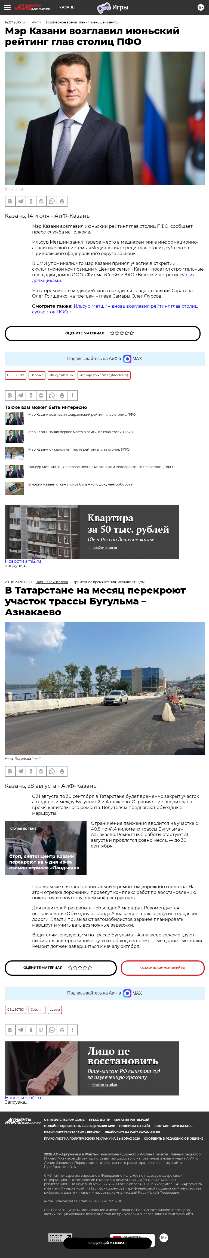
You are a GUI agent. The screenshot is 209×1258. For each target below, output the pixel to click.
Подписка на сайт (134, 1126)
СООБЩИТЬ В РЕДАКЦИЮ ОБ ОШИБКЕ (173, 1138)
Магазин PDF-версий (131, 1120)
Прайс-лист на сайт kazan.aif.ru (132, 1132)
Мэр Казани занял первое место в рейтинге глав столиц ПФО (80, 432)
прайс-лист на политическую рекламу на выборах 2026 (92, 1138)
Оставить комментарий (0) (162, 968)
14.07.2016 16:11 (16, 22)
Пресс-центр (99, 1120)
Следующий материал (107, 1243)
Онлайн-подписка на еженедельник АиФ (79, 1126)
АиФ (37, 758)
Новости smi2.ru (23, 561)
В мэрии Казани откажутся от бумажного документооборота (80, 484)
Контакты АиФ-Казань (173, 1126)
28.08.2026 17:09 (18, 582)
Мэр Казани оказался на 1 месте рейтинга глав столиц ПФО (79, 449)
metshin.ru (14, 189)
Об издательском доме (64, 1120)
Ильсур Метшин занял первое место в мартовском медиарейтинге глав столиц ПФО (100, 467)
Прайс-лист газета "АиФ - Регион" (72, 1132)
